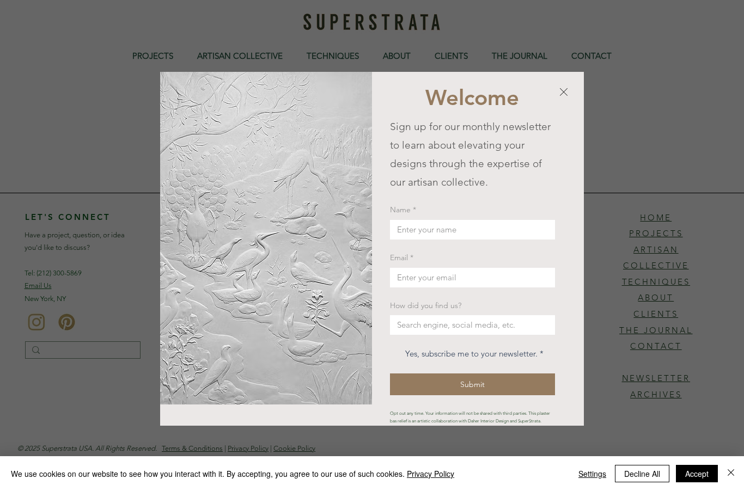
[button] (564, 92)
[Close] (730, 473)
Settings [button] (592, 473)
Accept (697, 473)
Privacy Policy (430, 473)
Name (403, 209)
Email (401, 257)
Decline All (642, 473)
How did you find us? (425, 305)
